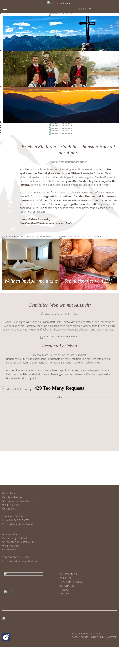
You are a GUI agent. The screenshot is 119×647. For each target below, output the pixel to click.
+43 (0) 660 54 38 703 (18, 520)
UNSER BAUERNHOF (71, 582)
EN (84, 8)
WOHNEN (65, 578)
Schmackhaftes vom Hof (88, 281)
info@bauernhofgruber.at (19, 524)
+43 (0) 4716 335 (14, 516)
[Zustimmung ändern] (6, 637)
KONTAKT (65, 589)
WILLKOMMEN (68, 574)
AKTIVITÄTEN (67, 585)
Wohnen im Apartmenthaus (31, 281)
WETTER (64, 593)
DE (78, 8)
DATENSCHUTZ (80, 637)
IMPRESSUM (98, 637)
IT (90, 8)
